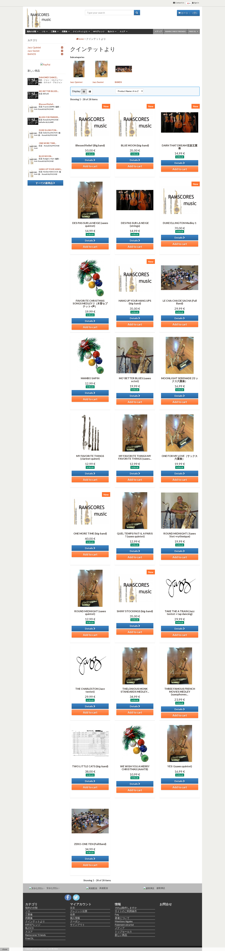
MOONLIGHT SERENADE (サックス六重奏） (179, 380)
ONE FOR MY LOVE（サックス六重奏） (180, 457)
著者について (122, 917)
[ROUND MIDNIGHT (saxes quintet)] (90, 588)
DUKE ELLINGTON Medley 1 (179, 223)
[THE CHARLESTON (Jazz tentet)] (90, 665)
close (4, 949)
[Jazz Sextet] (101, 69)
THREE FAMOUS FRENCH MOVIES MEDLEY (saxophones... (179, 691)
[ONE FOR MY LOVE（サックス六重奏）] (179, 432)
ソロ (44, 31)
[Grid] (84, 91)
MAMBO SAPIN (90, 378)
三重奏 (54, 31)
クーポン (75, 921)
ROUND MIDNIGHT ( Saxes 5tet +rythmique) (179, 535)
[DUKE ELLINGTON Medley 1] (179, 200)
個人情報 (75, 917)
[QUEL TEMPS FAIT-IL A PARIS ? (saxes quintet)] (134, 510)
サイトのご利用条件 (126, 911)
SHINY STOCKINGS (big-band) (135, 611)
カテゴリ (31, 904)
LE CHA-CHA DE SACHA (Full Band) (180, 302)
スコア (123, 31)
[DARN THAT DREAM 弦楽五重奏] (179, 122)
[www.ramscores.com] (45, 17)
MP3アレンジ (98, 31)
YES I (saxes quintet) (179, 766)
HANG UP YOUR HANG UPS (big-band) (135, 302)
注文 (72, 907)
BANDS (118, 82)
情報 (118, 904)
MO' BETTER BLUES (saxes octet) (135, 380)
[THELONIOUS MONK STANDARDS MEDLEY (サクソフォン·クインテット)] (134, 665)
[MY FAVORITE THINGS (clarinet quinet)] (90, 432)
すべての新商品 (44, 182)
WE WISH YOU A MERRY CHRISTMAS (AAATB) (135, 768)
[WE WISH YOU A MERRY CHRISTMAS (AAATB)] (134, 743)
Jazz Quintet (76, 82)
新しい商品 (34, 70)
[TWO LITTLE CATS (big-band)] (90, 743)
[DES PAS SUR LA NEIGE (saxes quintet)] (90, 200)
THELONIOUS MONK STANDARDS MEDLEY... (135, 690)
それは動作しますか (126, 907)
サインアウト (77, 924)
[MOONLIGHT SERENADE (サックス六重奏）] (179, 355)
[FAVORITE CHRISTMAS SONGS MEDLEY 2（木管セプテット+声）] (90, 277)
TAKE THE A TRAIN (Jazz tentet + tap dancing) (180, 613)
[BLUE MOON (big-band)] (134, 122)
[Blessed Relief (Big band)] (90, 122)
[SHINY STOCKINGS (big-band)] (134, 588)
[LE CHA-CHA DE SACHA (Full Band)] (179, 277)
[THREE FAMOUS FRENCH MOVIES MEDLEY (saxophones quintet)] (179, 665)
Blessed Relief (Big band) (90, 145)
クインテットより (80, 31)
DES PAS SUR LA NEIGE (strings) (135, 224)
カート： (189, 12)
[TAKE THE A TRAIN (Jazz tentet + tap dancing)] (179, 588)
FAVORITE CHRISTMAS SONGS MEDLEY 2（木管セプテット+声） (90, 303)
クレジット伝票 (78, 911)
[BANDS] (123, 69)
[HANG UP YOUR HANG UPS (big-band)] (134, 277)
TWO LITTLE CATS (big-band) (90, 766)
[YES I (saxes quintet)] (179, 743)
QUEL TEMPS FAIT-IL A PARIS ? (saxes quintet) (135, 535)
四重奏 (65, 31)
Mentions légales (124, 921)
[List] (90, 91)
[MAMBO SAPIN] (90, 355)
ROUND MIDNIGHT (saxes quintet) (90, 613)
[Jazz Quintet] (79, 69)
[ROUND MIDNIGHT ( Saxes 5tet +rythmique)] (179, 510)
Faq (117, 914)
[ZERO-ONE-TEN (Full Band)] (90, 820)
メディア (158, 31)
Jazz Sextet (98, 82)
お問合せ (166, 904)
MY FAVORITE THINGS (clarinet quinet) (90, 457)
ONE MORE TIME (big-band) (90, 533)
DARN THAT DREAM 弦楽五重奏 (179, 147)
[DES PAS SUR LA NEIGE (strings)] (134, 200)
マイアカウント (81, 904)
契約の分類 (31, 31)
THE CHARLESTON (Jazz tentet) (90, 690)
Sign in (196, 3)
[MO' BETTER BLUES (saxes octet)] (134, 355)
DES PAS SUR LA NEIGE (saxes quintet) (90, 224)
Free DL (192, 31)
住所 (72, 914)
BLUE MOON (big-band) (135, 145)
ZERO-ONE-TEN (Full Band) (90, 844)
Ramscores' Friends (175, 31)
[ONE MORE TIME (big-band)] (90, 510)
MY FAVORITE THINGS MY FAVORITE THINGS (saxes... (135, 457)
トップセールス (123, 931)
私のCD (111, 31)
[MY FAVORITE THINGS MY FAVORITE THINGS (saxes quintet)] (134, 432)
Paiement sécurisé (124, 924)
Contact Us (179, 3)
